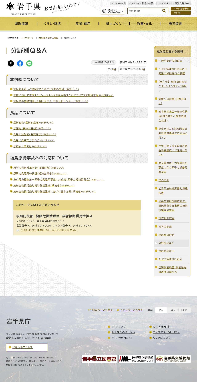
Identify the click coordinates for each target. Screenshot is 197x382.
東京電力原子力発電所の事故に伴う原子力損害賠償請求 (173, 167)
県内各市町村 (161, 326)
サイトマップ (119, 3)
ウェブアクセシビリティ (166, 332)
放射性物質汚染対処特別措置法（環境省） (44, 185)
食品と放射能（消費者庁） (34, 134)
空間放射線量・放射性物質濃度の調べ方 (172, 269)
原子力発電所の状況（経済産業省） (40, 173)
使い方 (177, 13)
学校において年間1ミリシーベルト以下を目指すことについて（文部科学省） (63, 95)
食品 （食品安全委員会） (34, 140)
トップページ (27, 38)
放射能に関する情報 (48, 38)
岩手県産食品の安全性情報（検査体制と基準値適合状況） (173, 116)
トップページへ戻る (132, 310)
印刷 (110, 69)
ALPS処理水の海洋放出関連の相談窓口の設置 (173, 71)
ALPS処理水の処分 (170, 259)
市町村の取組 (166, 218)
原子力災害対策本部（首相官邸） (38, 167)
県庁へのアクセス (22, 347)
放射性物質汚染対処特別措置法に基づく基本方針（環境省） (54, 191)
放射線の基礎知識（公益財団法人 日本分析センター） (50, 101)
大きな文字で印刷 (131, 69)
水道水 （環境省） (30, 146)
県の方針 (164, 180)
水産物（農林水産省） (32, 128)
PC (161, 310)
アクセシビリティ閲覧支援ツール (174, 3)
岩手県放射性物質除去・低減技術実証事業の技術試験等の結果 (173, 205)
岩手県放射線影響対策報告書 (173, 190)
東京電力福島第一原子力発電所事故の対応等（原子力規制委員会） (58, 179)
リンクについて (162, 338)
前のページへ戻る (102, 310)
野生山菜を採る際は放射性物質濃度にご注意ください (173, 150)
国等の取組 (165, 226)
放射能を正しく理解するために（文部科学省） (46, 89)
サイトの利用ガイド (122, 338)
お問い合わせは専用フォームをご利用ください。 (49, 230)
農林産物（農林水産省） (33, 122)
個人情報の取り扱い (123, 332)
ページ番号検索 (182, 9)
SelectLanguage (114, 11)
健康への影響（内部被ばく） (172, 101)
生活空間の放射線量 (170, 61)
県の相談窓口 (166, 251)
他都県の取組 (166, 235)
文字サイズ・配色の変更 (142, 3)
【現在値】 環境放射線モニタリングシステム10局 (173, 84)
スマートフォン (179, 310)
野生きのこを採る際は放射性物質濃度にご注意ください (173, 133)
